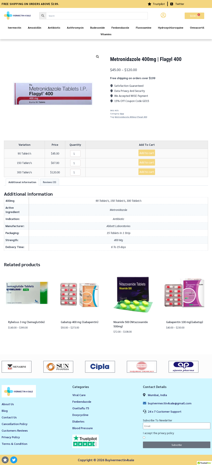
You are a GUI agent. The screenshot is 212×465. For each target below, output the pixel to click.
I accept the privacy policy (158, 433)
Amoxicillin (34, 27)
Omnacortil (197, 27)
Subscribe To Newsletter (157, 420)
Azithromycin (75, 27)
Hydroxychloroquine (170, 27)
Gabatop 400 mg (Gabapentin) (79, 322)
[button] (98, 57)
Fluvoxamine (143, 27)
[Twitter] (13, 459)
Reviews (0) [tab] (49, 182)
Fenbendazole (120, 27)
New (122, 113)
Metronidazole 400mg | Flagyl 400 (131, 117)
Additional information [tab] (22, 182)
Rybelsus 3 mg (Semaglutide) (26, 322)
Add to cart (146, 153)
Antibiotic (54, 27)
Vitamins (106, 34)
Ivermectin (14, 27)
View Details (16, 337)
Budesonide (97, 27)
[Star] (5, 459)
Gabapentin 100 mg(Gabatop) (184, 322)
